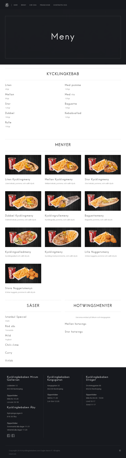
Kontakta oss (60, 5)
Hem (16, 5)
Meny (23, 5)
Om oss (33, 5)
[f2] (8, 435)
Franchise (45, 5)
